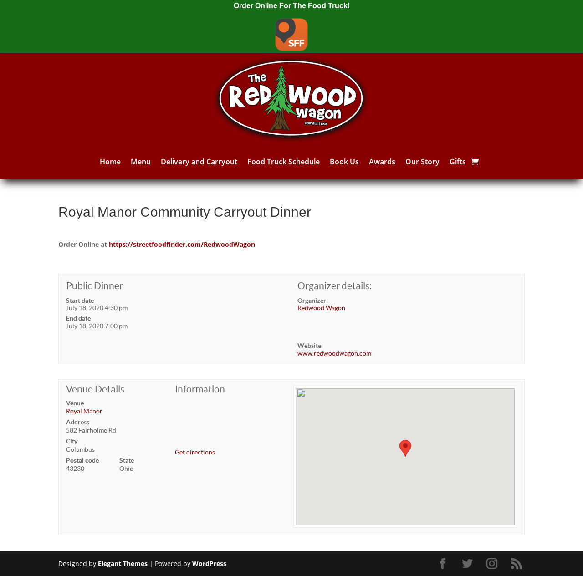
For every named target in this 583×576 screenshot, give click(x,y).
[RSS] (518, 564)
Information (200, 389)
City (71, 441)
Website (309, 345)
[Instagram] (493, 564)
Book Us (344, 162)
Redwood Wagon (321, 307)
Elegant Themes (123, 563)
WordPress (209, 563)
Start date (80, 300)
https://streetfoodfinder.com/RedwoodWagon (182, 244)
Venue (75, 403)
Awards (382, 162)
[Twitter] (469, 564)
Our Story (422, 162)
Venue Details (95, 389)
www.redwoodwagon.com (334, 353)
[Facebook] (444, 564)
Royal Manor (84, 411)
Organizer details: (334, 285)
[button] (405, 448)
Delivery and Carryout (199, 162)
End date (78, 318)
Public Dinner (94, 285)
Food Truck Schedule (283, 162)
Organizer (311, 300)
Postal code (82, 460)
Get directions (195, 452)
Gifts (458, 162)
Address (77, 422)
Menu (141, 162)
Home (110, 162)
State (126, 460)
